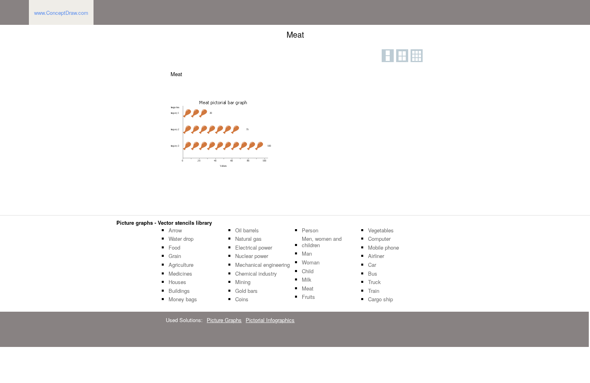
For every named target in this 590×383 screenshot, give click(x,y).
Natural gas (248, 239)
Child (307, 271)
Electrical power (253, 247)
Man (307, 253)
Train (373, 291)
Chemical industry (256, 273)
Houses (177, 282)
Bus (372, 273)
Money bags (183, 299)
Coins (241, 299)
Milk (306, 279)
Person (310, 230)
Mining (242, 282)
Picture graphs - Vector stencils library (164, 222)
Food (174, 247)
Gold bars (246, 291)
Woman (310, 262)
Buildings (179, 291)
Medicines (180, 273)
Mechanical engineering (262, 265)
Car (372, 265)
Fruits (308, 297)
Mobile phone (383, 247)
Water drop (181, 239)
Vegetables (381, 230)
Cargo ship (380, 299)
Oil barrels (247, 230)
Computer (379, 239)
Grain (175, 256)
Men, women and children (322, 242)
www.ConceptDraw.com (61, 12)
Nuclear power (251, 256)
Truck (374, 282)
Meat (307, 288)
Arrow (175, 230)
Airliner (376, 256)
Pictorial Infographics (270, 320)
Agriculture (181, 265)
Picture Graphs (224, 320)
